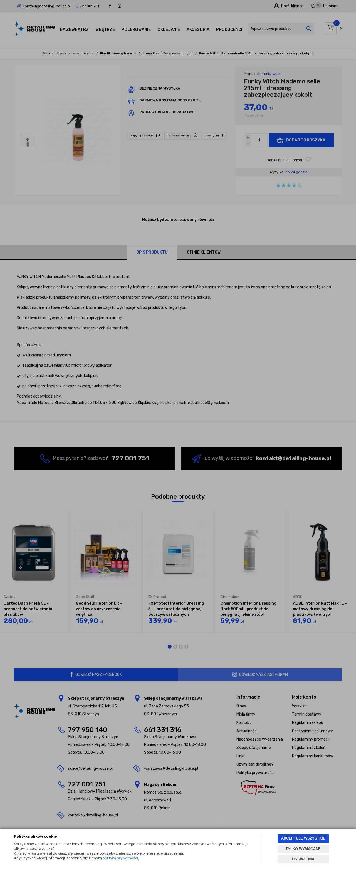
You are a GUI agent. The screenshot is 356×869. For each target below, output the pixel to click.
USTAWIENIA (303, 859)
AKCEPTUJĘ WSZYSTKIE (303, 838)
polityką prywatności (120, 858)
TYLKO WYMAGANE (303, 849)
